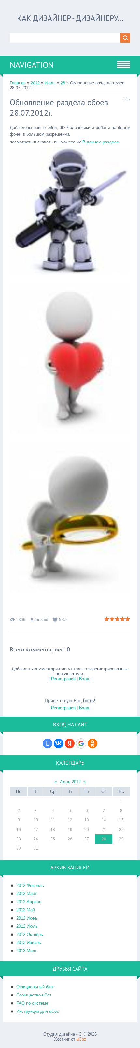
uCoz (81, 1039)
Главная (18, 83)
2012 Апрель (28, 901)
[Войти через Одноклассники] (92, 743)
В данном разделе (100, 142)
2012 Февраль (30, 885)
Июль (50, 83)
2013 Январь (28, 942)
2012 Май (25, 909)
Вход (84, 678)
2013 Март (26, 950)
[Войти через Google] (81, 743)
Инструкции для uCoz (37, 1011)
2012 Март (26, 893)
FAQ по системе (32, 1003)
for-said (41, 619)
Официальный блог (35, 986)
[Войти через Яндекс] (70, 743)
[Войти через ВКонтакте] (58, 743)
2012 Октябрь (29, 934)
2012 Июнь (26, 918)
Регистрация (63, 678)
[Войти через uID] (47, 743)
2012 (35, 83)
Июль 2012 (70, 781)
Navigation (32, 65)
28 (63, 83)
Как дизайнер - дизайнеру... (70, 18)
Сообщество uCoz (34, 995)
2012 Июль (27, 926)
